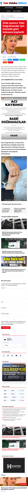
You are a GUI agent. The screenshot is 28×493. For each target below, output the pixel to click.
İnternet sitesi (5, 313)
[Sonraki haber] (23, 366)
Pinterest (10, 62)
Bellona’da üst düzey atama (9, 417)
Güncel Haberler (9, 7)
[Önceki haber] (20, 366)
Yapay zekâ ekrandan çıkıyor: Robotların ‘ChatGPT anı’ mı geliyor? (12, 419)
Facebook (16, 59)
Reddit (5, 62)
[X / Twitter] (8, 355)
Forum (8, 11)
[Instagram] (12, 355)
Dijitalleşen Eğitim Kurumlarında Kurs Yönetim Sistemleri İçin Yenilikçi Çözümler (13, 412)
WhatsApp (22, 59)
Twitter (9, 59)
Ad (2, 302)
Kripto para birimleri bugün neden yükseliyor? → (19, 210)
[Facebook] (4, 355)
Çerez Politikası (17, 11)
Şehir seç (6, 342)
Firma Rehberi (19, 7)
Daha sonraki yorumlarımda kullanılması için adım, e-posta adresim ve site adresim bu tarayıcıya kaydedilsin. (13, 323)
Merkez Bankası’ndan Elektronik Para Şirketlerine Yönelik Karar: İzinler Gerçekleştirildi (14, 409)
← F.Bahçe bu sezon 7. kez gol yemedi (6, 210)
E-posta (4, 307)
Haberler (3, 16)
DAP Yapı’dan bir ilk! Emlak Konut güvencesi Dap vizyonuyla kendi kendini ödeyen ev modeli (14, 415)
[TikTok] (20, 355)
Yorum (3, 288)
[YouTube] (16, 355)
